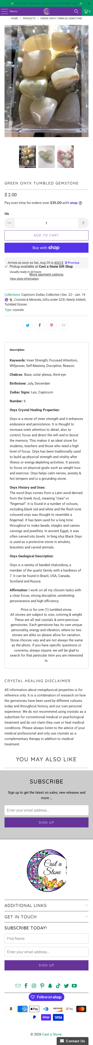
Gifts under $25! (53, 299)
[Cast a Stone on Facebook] (26, 986)
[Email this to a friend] (64, 325)
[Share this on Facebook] (40, 325)
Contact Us (74, 1041)
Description (17, 350)
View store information (24, 278)
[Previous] (8, 82)
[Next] (85, 82)
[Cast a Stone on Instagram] (34, 986)
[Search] (76, 11)
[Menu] (2, 11)
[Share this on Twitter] (28, 325)
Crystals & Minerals (27, 299)
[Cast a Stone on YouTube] (74, 986)
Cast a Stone (52, 1034)
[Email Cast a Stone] (18, 986)
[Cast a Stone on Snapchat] (50, 986)
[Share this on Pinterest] (52, 325)
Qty (7, 213)
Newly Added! (76, 299)
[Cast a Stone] (46, 11)
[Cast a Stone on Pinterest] (42, 986)
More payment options (46, 274)
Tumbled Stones (16, 304)
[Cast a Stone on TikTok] (58, 986)
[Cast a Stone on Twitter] (66, 986)
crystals (18, 310)
